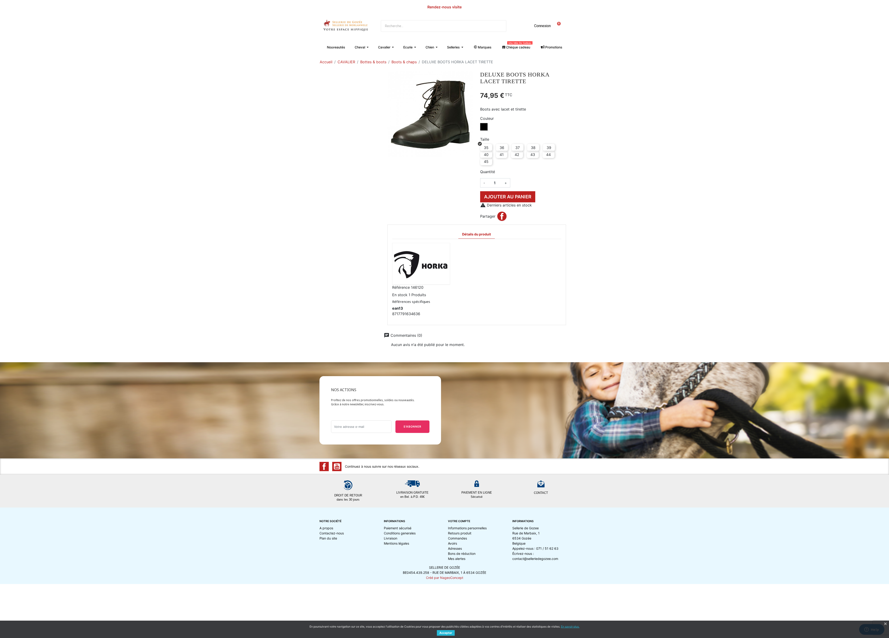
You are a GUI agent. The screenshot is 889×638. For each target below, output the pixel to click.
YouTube (336, 466)
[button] (557, 25)
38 (533, 147)
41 (502, 154)
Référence (401, 287)
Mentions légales (396, 543)
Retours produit (459, 533)
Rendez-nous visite (444, 7)
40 (486, 154)
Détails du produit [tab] (476, 234)
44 (548, 154)
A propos (326, 528)
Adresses (455, 548)
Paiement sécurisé (397, 528)
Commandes (457, 538)
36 (502, 147)
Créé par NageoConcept (444, 578)
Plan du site (328, 538)
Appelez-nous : (535, 548)
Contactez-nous (331, 533)
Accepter (445, 633)
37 (517, 147)
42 (517, 154)
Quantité (487, 171)
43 (532, 154)
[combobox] (434, 26)
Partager (502, 216)
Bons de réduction (462, 553)
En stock (399, 294)
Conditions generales (400, 533)
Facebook (324, 466)
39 (549, 147)
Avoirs (452, 543)
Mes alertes (456, 559)
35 (486, 147)
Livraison (390, 538)
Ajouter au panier (507, 197)
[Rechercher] (500, 26)
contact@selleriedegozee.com (535, 559)
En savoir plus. (570, 626)
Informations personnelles (467, 528)
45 (486, 161)
